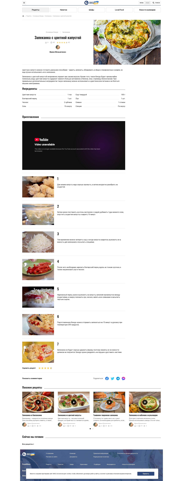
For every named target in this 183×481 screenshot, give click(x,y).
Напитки (63, 10)
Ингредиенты (111, 464)
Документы (73, 457)
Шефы (91, 10)
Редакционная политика (101, 457)
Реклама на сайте (51, 457)
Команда (72, 453)
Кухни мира (83, 464)
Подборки (97, 464)
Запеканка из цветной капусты (69, 415)
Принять (146, 474)
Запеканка (48, 16)
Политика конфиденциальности (127, 453)
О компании (49, 453)
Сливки (78, 102)
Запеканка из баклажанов (32, 415)
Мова (141, 3)
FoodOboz (26, 464)
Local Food (119, 10)
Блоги (24, 471)
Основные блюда (38, 16)
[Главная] (23, 16)
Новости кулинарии (147, 10)
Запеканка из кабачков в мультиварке (143, 415)
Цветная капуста (29, 95)
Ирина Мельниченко (34, 423)
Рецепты (35, 10)
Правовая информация (100, 453)
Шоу (24, 476)
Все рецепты (27, 444)
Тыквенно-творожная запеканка (105, 415)
